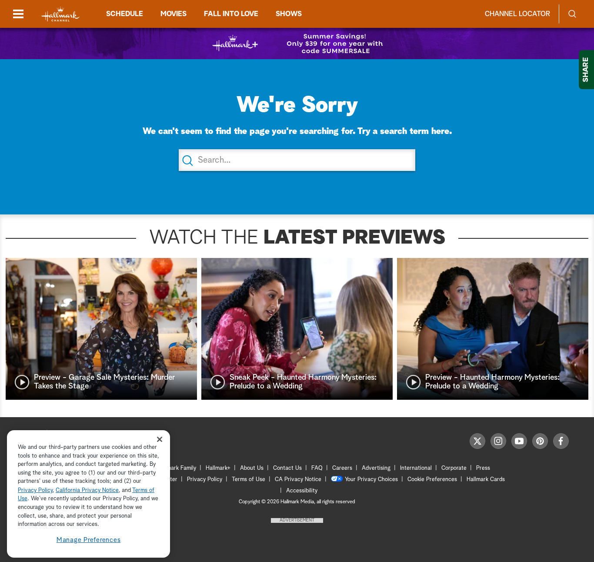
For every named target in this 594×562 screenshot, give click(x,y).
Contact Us (287, 468)
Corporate (454, 468)
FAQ (317, 468)
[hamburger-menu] (18, 14)
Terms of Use (248, 479)
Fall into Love (231, 13)
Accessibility (301, 491)
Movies (173, 13)
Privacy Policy (204, 479)
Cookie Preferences (432, 479)
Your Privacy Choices (371, 479)
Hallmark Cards (486, 479)
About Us (252, 468)
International (416, 468)
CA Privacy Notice (298, 479)
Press (483, 468)
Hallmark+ (218, 468)
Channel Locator (517, 13)
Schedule (124, 13)
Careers (342, 468)
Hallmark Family (176, 468)
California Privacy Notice (87, 490)
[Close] (159, 439)
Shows (289, 13)
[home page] (60, 14)
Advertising (376, 468)
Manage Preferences (89, 540)
